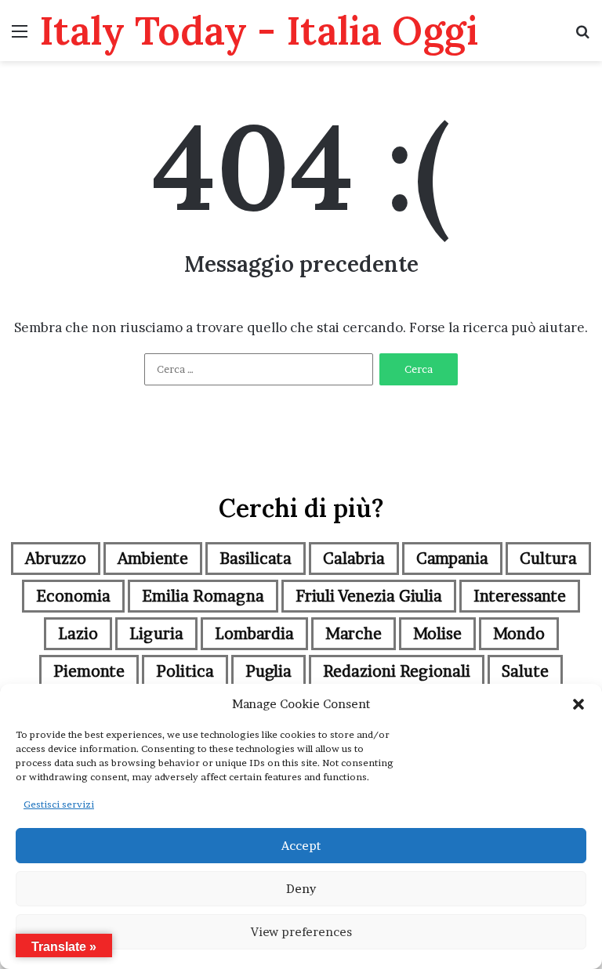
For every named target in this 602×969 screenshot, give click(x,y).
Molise (437, 633)
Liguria (156, 633)
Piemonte (89, 671)
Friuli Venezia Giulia (369, 596)
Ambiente (153, 558)
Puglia (268, 671)
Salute (525, 671)
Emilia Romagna (203, 596)
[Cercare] (582, 36)
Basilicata (255, 558)
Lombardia (254, 633)
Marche (353, 633)
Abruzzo (55, 558)
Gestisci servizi (59, 804)
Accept (301, 845)
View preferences (301, 931)
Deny (301, 888)
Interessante (519, 596)
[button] (578, 704)
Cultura (548, 558)
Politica (185, 671)
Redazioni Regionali (396, 671)
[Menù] (19, 36)
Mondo (519, 633)
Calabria (354, 558)
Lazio (78, 633)
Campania (452, 558)
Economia (73, 596)
